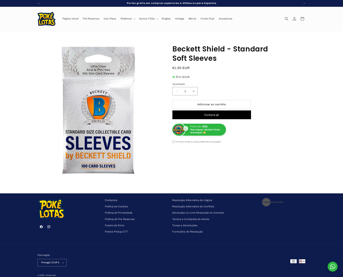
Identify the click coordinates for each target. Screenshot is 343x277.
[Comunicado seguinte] (304, 3)
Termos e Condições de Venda (190, 219)
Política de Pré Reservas (120, 219)
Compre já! (211, 114)
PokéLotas (51, 275)
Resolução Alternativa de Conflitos (193, 206)
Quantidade (178, 84)
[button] (127, 19)
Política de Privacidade (119, 212)
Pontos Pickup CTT (116, 231)
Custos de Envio (115, 225)
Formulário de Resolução (187, 231)
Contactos (111, 200)
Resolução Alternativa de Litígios (192, 200)
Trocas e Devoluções (184, 225)
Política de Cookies (116, 206)
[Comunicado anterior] (39, 3)
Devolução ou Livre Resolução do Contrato (198, 212)
